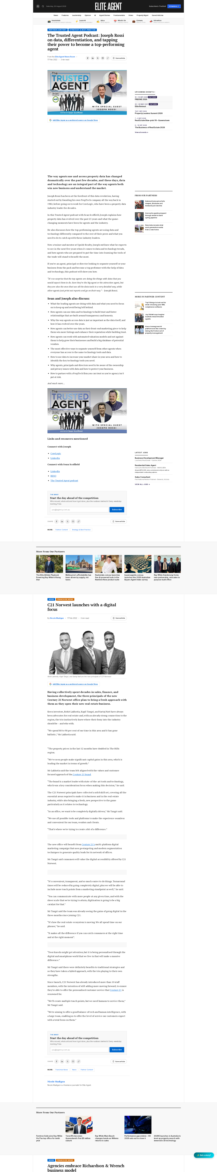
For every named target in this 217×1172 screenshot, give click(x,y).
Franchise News (65, 599)
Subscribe (117, 509)
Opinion (88, 15)
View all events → (141, 132)
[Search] (43, 6)
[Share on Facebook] (88, 58)
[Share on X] (98, 58)
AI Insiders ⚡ (174, 6)
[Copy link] (108, 58)
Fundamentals (119, 15)
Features (65, 15)
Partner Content (57, 30)
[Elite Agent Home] (108, 6)
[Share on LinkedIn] (93, 58)
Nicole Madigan (57, 618)
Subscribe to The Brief (157, 6)
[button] (87, 410)
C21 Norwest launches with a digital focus (81, 607)
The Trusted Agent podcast (64, 480)
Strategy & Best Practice (83, 30)
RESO (53, 475)
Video (130, 15)
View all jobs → (142, 484)
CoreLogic (55, 453)
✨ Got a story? (204, 1155)
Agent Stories (104, 15)
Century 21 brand (81, 774)
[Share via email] (103, 58)
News (56, 15)
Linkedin (55, 458)
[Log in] (38, 6)
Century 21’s (88, 844)
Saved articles (158, 15)
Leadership (76, 15)
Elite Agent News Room (65, 57)
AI (95, 15)
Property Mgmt (142, 15)
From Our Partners (146, 195)
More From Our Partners (50, 551)
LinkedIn (55, 471)
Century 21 (116, 989)
